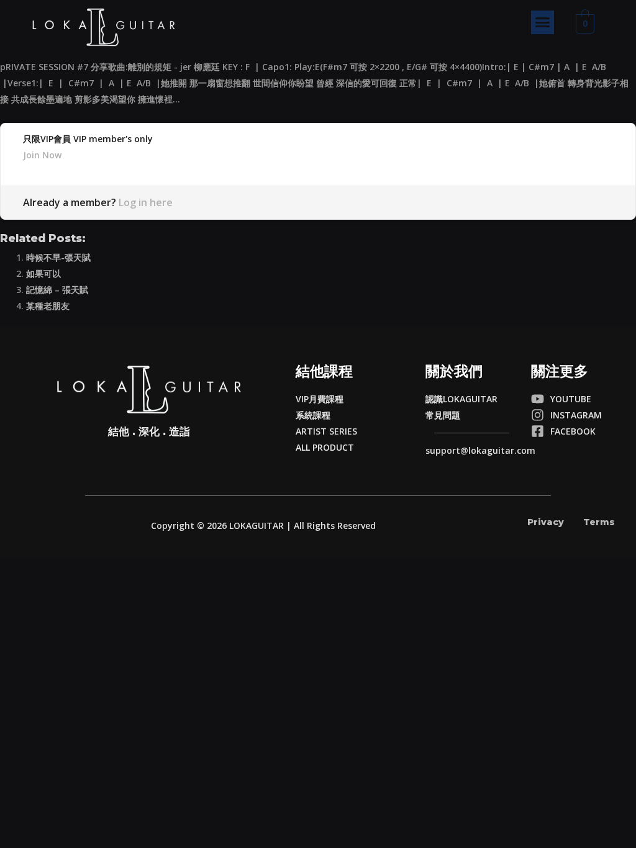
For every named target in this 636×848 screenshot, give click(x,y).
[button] (543, 22)
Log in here (146, 202)
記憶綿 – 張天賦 (57, 289)
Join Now (42, 155)
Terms (599, 522)
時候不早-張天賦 (58, 257)
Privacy (545, 522)
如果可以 (43, 273)
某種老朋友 (48, 306)
